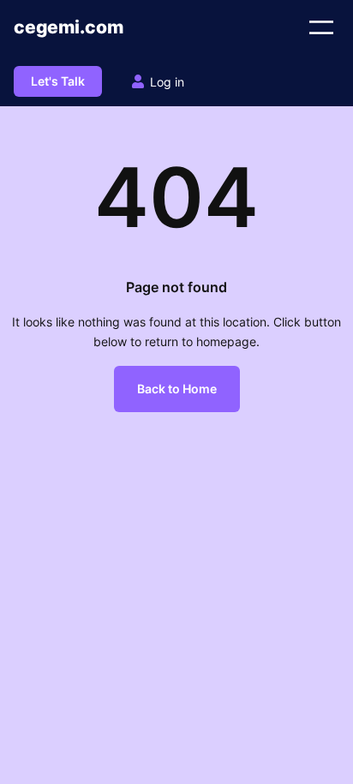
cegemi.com (68, 27)
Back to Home (177, 388)
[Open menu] (321, 27)
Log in (167, 82)
